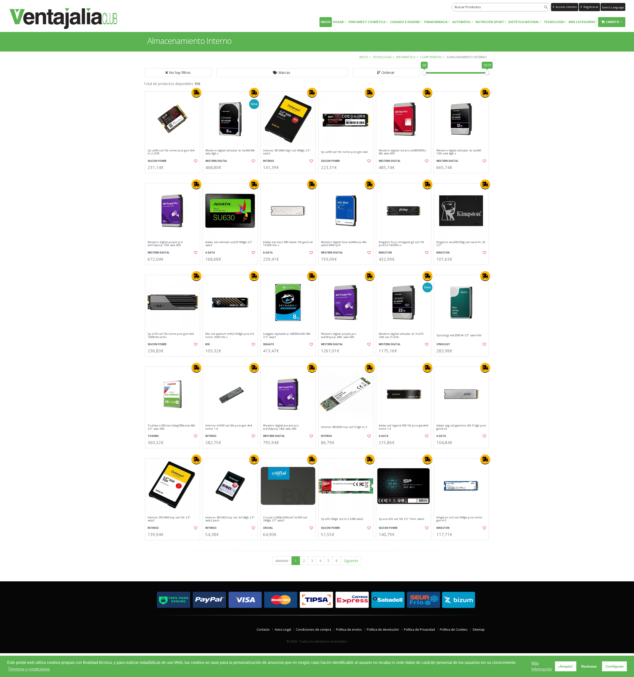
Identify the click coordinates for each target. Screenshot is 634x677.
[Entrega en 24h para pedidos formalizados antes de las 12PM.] (196, 93)
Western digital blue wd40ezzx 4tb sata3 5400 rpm (344, 244)
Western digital (216, 161)
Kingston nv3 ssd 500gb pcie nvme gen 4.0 (459, 519)
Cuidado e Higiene (405, 22)
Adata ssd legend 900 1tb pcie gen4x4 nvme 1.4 (403, 427)
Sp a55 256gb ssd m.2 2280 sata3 (342, 518)
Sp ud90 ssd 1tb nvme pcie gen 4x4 (344, 151)
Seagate (268, 344)
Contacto (263, 629)
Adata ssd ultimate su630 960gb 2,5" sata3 (228, 244)
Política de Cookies (454, 629)
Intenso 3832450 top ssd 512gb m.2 (344, 426)
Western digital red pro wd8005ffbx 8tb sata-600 (402, 152)
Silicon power (157, 161)
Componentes (431, 57)
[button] (282, 72)
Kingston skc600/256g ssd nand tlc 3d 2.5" (460, 244)
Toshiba (153, 436)
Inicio (326, 22)
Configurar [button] (615, 666)
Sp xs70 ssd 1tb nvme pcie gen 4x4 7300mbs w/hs (171, 335)
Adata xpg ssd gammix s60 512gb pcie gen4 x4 (461, 427)
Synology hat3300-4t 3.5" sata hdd (458, 335)
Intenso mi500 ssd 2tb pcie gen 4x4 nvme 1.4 (228, 427)
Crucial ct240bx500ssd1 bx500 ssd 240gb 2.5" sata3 (285, 519)
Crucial (268, 528)
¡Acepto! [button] (565, 666)
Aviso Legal (283, 629)
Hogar (338, 22)
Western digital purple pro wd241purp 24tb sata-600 (338, 335)
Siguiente (351, 560)
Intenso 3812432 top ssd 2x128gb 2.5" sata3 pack (230, 519)
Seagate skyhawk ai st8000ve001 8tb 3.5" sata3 (287, 335)
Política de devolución (383, 629)
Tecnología (554, 22)
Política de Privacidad (419, 629)
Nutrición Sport (490, 22)
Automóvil (461, 22)
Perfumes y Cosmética (366, 22)
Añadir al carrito (174, 177)
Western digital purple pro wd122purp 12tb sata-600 (165, 244)
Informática (406, 57)
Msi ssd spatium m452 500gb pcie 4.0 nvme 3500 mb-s (229, 335)
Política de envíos (349, 629)
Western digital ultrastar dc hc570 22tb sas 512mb (401, 335)
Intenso (268, 161)
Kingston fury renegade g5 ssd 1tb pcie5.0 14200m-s (401, 244)
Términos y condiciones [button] (29, 669)
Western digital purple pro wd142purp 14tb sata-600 (280, 427)
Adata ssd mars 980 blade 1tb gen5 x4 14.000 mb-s (288, 244)
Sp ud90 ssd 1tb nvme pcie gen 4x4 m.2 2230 (171, 152)
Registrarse (590, 7)
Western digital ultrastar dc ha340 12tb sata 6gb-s (458, 152)
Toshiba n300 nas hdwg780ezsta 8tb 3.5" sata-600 (171, 427)
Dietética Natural (523, 22)
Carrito (613, 22)
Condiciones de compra (313, 629)
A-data (210, 252)
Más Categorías (582, 22)
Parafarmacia (436, 22)
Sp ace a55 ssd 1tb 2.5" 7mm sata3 (401, 518)
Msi (207, 344)
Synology (443, 344)
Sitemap (479, 629)
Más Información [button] (541, 666)
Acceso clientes (566, 7)
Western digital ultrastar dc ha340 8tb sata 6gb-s (230, 152)
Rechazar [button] (589, 666)
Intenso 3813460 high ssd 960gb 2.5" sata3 (286, 152)
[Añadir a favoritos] (195, 161)
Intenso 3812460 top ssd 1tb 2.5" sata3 (169, 519)
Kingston (385, 252)
